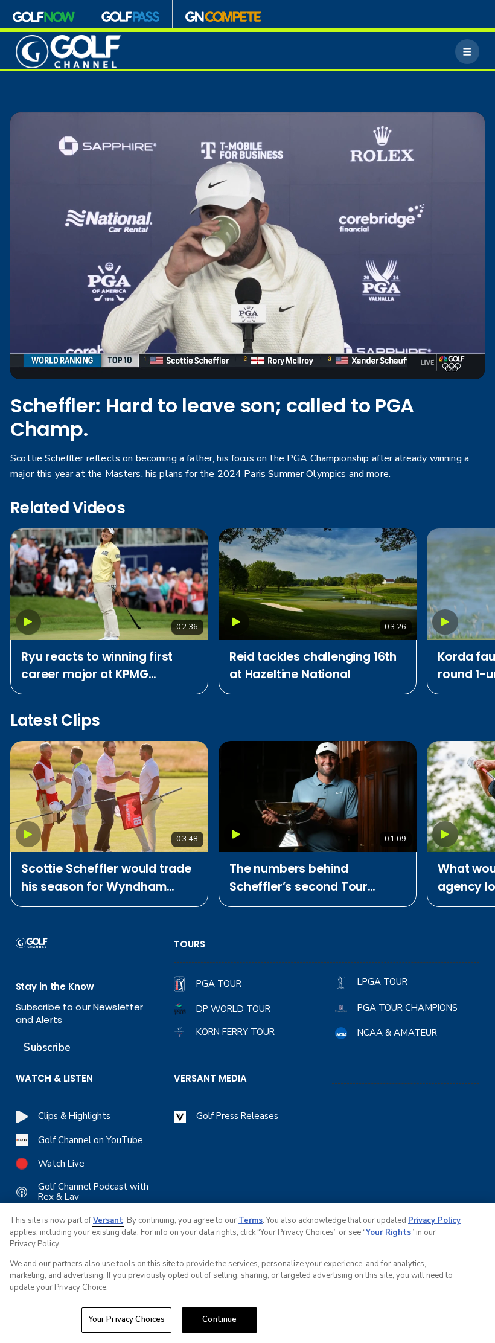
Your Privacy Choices (126, 1319)
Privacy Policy (434, 1220)
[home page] (68, 51)
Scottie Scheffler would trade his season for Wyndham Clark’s (106, 878)
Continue (219, 1319)
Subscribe (47, 1047)
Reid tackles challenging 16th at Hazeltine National (313, 666)
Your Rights (388, 1232)
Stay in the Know (55, 986)
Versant (108, 1220)
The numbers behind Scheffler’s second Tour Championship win (298, 878)
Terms (250, 1220)
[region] (247, 1273)
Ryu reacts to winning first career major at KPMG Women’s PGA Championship (106, 666)
